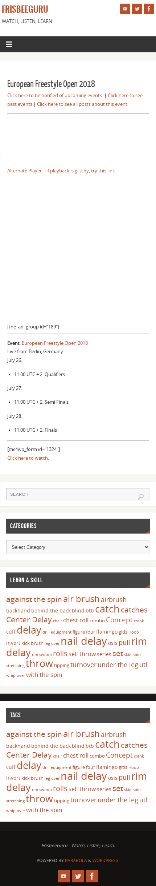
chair (57, 620)
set (117, 653)
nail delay (84, 641)
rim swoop (42, 654)
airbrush (114, 599)
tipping (61, 665)
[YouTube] (125, 9)
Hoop (133, 632)
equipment (61, 632)
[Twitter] (137, 9)
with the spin (44, 674)
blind (78, 610)
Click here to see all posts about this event (82, 104)
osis (113, 642)
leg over (52, 643)
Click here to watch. (28, 458)
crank (139, 620)
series (104, 654)
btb (90, 610)
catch (107, 608)
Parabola (76, 860)
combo (97, 620)
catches (134, 609)
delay (29, 629)
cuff (11, 631)
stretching (15, 665)
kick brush (32, 643)
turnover (83, 664)
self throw (82, 654)
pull (124, 642)
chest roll (76, 620)
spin (137, 654)
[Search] (140, 496)
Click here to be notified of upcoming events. (55, 95)
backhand (18, 610)
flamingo (107, 631)
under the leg (118, 664)
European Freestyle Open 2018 (55, 343)
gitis (123, 631)
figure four (84, 631)
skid (128, 654)
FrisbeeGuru (25, 9)
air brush (81, 598)
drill (46, 632)
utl (143, 664)
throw (39, 663)
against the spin (34, 599)
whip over (15, 675)
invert (13, 642)
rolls (60, 653)
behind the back (51, 610)
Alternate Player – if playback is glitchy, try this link (61, 171)
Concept (119, 619)
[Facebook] (149, 9)
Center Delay (29, 619)
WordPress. (106, 860)
